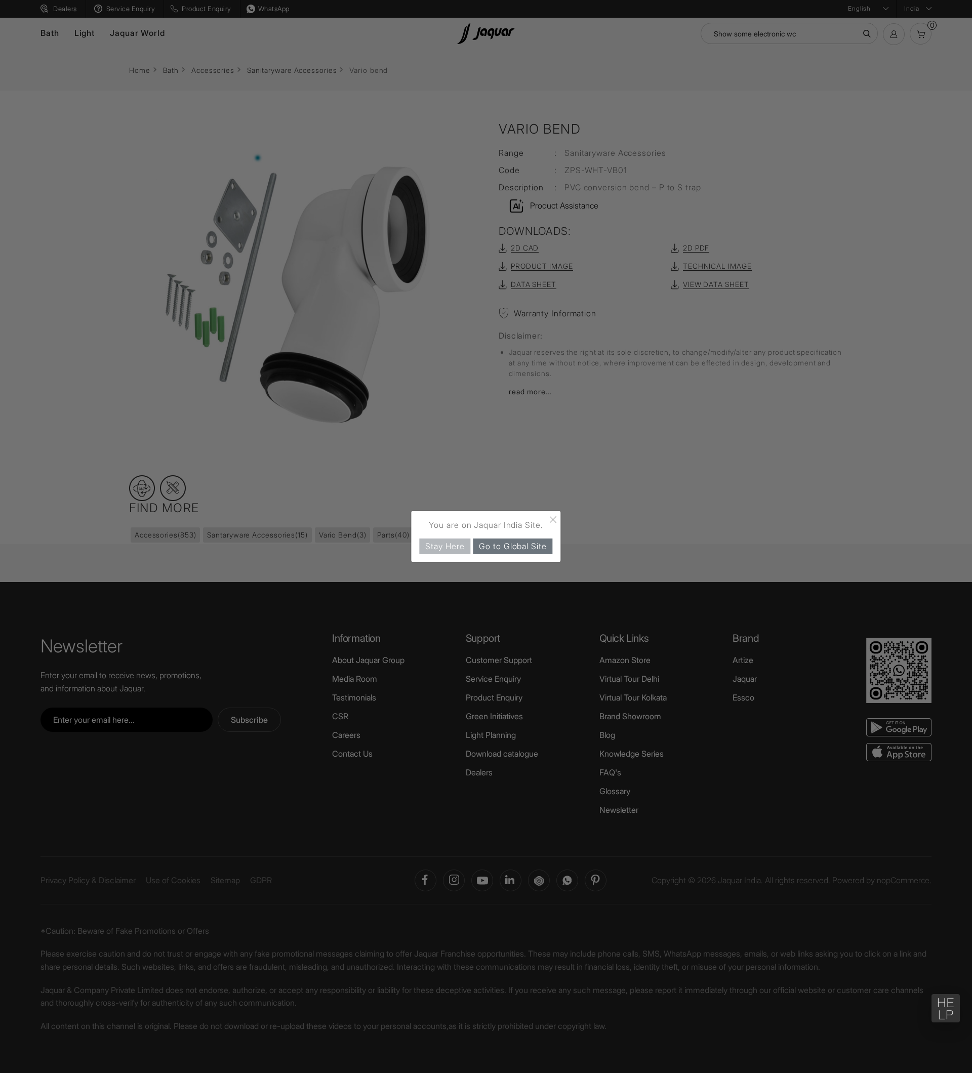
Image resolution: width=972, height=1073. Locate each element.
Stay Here (444, 546)
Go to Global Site (512, 546)
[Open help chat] (946, 1008)
